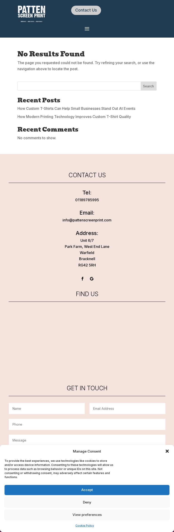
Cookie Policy (84, 525)
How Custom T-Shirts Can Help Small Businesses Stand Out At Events (76, 108)
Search (148, 86)
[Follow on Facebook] (82, 278)
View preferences (87, 515)
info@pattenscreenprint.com (87, 220)
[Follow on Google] (91, 278)
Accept (87, 490)
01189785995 (87, 200)
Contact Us (86, 10)
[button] (167, 451)
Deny (87, 502)
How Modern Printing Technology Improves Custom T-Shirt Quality (74, 116)
